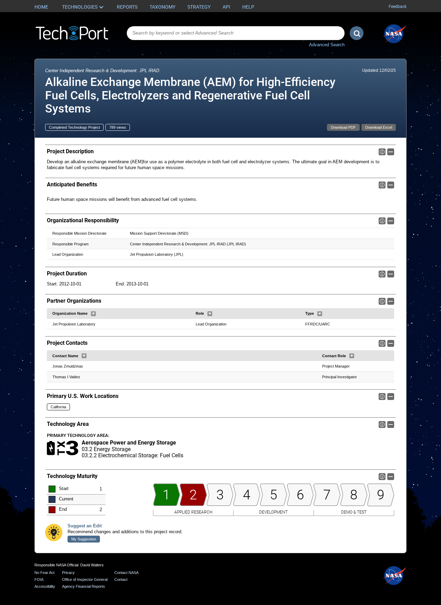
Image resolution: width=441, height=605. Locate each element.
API (226, 7)
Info (382, 151)
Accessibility (44, 586)
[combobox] (236, 33)
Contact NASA (126, 572)
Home (41, 7)
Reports (127, 7)
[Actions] (93, 313)
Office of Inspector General (84, 579)
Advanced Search (327, 44)
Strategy (199, 7)
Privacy (68, 572)
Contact (120, 579)
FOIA (38, 579)
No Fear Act (44, 572)
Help (248, 7)
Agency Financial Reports (83, 586)
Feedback (398, 6)
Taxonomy (162, 7)
